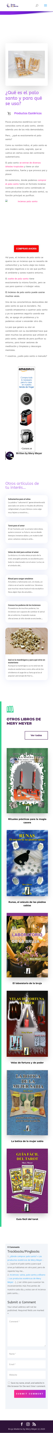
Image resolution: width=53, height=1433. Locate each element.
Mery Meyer (35, 453)
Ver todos (36, 735)
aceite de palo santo (18, 278)
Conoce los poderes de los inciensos (24, 605)
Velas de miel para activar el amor (23, 552)
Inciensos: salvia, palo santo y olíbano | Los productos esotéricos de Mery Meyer (26, 1278)
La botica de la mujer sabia (27, 1141)
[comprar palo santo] (26, 221)
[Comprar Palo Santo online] (26, 248)
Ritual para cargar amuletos (20, 579)
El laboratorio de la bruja (27, 983)
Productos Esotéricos (28, 113)
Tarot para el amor (16, 525)
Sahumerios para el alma (19, 499)
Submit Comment (30, 1394)
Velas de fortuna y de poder (27, 1062)
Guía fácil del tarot (27, 1219)
